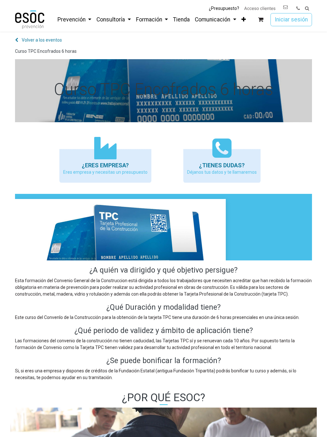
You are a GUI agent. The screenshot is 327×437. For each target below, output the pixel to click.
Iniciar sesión (291, 19)
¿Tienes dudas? (222, 165)
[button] (307, 8)
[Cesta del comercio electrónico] (261, 19)
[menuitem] (74, 19)
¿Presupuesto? (224, 8)
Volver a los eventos (41, 40)
